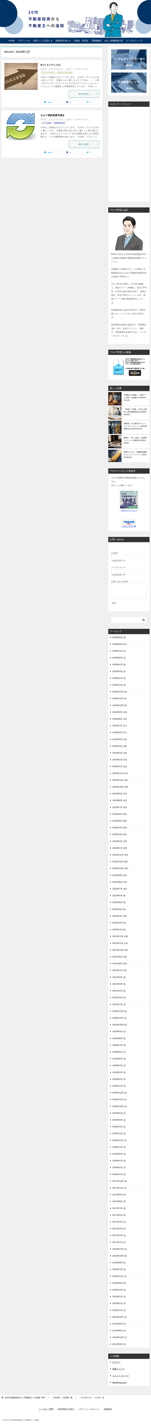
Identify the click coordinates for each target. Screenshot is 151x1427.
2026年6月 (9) (119, 637)
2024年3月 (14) (119, 753)
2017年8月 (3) (119, 1201)
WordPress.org (119, 1382)
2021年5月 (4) (119, 977)
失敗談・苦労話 (81, 40)
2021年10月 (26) (120, 950)
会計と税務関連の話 (113, 40)
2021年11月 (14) (120, 943)
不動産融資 (96, 40)
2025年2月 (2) (119, 678)
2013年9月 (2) (119, 1344)
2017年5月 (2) (119, 1215)
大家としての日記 (41, 40)
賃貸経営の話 (61, 40)
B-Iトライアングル (51, 65)
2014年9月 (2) (119, 1324)
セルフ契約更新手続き (53, 115)
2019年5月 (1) (119, 1113)
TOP (25, 1397)
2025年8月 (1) (119, 657)
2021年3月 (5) (119, 991)
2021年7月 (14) (119, 970)
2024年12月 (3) (119, 691)
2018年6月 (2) (119, 1154)
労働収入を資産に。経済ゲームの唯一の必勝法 (135, 397)
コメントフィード (120, 1375)
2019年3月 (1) (119, 1126)
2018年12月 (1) (119, 1140)
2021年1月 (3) (119, 1004)
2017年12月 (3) (119, 1181)
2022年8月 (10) (119, 882)
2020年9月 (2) (119, 1031)
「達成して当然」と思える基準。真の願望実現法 (135, 412)
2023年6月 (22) (119, 814)
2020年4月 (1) (119, 1065)
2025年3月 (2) (119, 671)
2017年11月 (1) (119, 1188)
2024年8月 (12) (119, 719)
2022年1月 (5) (119, 929)
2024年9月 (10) (119, 712)
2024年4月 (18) (119, 746)
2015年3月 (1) (119, 1296)
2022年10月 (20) (120, 868)
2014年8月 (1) (119, 1330)
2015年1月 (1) (119, 1310)
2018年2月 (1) (119, 1167)
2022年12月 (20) (120, 855)
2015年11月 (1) (119, 1276)
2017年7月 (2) (119, 1208)
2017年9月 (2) (119, 1194)
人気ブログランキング (129, 510)
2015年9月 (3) (119, 1283)
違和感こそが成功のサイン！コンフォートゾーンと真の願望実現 (135, 426)
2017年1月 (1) (119, 1242)
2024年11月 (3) (119, 698)
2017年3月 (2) (119, 1228)
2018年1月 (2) (119, 1174)
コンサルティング (134, 40)
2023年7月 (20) (119, 807)
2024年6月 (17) (119, 732)
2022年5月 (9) (119, 902)
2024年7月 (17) (119, 725)
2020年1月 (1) (119, 1086)
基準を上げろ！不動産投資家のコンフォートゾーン (135, 454)
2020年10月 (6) (119, 1025)
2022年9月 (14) (119, 875)
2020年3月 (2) (119, 1072)
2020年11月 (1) (119, 1018)
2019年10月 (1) (119, 1106)
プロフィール (24, 40)
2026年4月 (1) (119, 651)
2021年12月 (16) (120, 936)
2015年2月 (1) (119, 1303)
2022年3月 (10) (119, 916)
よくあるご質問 (46, 1409)
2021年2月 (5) (119, 997)
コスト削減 (46, 123)
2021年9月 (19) (119, 957)
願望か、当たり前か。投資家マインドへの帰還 (135, 440)
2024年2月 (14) (119, 759)
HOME (12, 40)
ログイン (116, 1362)
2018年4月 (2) (119, 1160)
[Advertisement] (129, 153)
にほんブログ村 (129, 526)
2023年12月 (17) (120, 773)
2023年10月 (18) (120, 787)
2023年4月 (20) (119, 827)
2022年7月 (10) (119, 889)
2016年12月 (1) (119, 1249)
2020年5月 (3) (119, 1058)
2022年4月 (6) (119, 909)
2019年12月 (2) (119, 1092)
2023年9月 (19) (119, 793)
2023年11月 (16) (120, 780)
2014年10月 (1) (119, 1317)
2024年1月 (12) (119, 766)
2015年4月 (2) (119, 1290)
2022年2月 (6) (119, 923)
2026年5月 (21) (119, 644)
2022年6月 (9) (119, 895)
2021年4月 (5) (119, 984)
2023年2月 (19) (119, 841)
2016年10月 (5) (119, 1256)
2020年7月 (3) (119, 1045)
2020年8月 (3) (119, 1038)
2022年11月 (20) (120, 861)
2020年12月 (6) (119, 1011)
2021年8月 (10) (119, 963)
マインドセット (48, 73)
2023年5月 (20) (119, 821)
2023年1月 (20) (119, 848)
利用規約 (108, 1409)
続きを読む (84, 94)
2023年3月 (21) (119, 834)
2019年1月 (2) (119, 1133)
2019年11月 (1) (119, 1099)
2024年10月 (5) (119, 705)
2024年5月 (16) (119, 739)
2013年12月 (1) (119, 1337)
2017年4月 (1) (119, 1222)
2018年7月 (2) (119, 1147)
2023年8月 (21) (119, 800)
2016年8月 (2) (119, 1262)
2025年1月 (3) (119, 685)
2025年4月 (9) (119, 664)
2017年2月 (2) (119, 1235)
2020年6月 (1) (119, 1052)
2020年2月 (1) (119, 1079)
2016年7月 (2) (119, 1269)
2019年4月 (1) (119, 1120)
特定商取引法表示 (66, 1409)
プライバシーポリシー (89, 1409)
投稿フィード (118, 1369)
